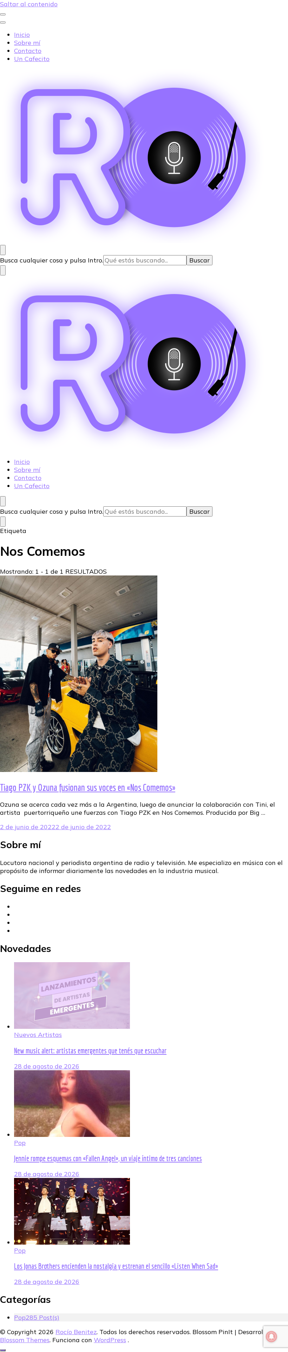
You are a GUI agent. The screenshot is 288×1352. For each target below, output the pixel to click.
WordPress (110, 1340)
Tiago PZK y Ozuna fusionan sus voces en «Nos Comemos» (87, 787)
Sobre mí (27, 43)
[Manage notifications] (271, 1336)
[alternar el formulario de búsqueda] (3, 250)
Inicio (22, 35)
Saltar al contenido (29, 4)
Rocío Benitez (76, 1332)
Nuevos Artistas (38, 1035)
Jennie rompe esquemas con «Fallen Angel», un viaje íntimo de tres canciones (108, 1158)
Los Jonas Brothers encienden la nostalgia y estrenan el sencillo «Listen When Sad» (116, 1266)
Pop (20, 1143)
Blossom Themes (25, 1340)
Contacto (27, 51)
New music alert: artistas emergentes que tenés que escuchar (90, 1050)
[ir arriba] (3, 1350)
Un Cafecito (32, 59)
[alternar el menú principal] (3, 14)
